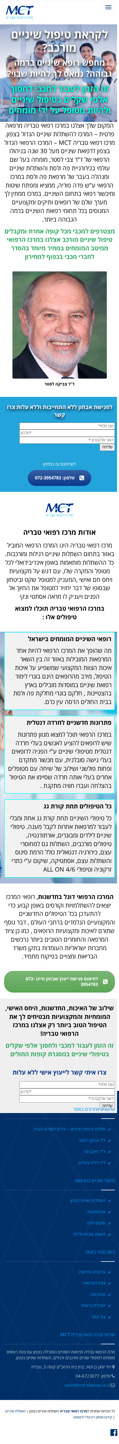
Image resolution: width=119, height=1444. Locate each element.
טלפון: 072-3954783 (54, 478)
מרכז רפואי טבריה (73, 1411)
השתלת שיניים (15, 1411)
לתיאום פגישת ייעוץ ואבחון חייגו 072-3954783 (62, 981)
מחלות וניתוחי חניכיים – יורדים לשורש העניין (69, 1129)
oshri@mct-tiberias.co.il (87, 1385)
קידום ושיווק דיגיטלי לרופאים (92, 1417)
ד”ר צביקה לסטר (92, 1140)
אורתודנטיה (96, 1211)
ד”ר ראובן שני (94, 1151)
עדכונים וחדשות (92, 1272)
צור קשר (98, 1316)
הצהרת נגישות (93, 1305)
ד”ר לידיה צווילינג (91, 1162)
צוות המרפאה (94, 1283)
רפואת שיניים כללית (89, 1234)
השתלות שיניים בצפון (88, 1200)
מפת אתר (97, 1294)
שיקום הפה (96, 1223)
